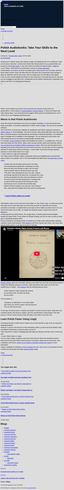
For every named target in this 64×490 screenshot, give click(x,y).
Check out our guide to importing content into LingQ (34, 343)
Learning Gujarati (10, 450)
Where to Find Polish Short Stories (13, 416)
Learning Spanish (10, 430)
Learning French (9, 432)
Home (6, 4)
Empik (43, 125)
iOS (37, 347)
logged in (10, 485)
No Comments (5, 58)
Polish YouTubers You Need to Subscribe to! (16, 390)
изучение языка (12, 463)
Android (30, 347)
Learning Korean (9, 443)
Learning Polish (9, 43)
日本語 (6, 456)
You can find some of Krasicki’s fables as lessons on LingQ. (20, 145)
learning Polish (29, 349)
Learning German (10, 439)
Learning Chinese (10, 434)
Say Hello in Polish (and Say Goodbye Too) (16, 377)
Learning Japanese (10, 436)
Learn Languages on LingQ (13, 6)
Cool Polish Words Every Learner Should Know (17, 403)
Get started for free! (31, 488)
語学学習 (10, 458)
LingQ (20, 56)
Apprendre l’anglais (10, 465)
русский (6, 460)
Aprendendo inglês (13, 454)
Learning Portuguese (11, 447)
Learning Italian (9, 441)
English (6, 428)
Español (6, 452)
